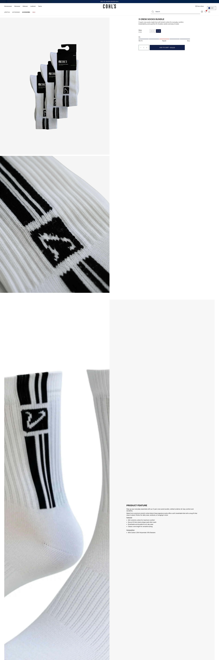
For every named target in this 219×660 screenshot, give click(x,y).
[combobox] (176, 11)
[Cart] (209, 11)
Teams (40, 6)
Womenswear (8, 6)
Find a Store (200, 6)
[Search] (152, 11)
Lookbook (33, 6)
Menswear (17, 6)
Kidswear (25, 6)
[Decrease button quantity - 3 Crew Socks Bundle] (141, 47)
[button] (7, 11)
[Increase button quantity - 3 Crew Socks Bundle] (147, 47)
